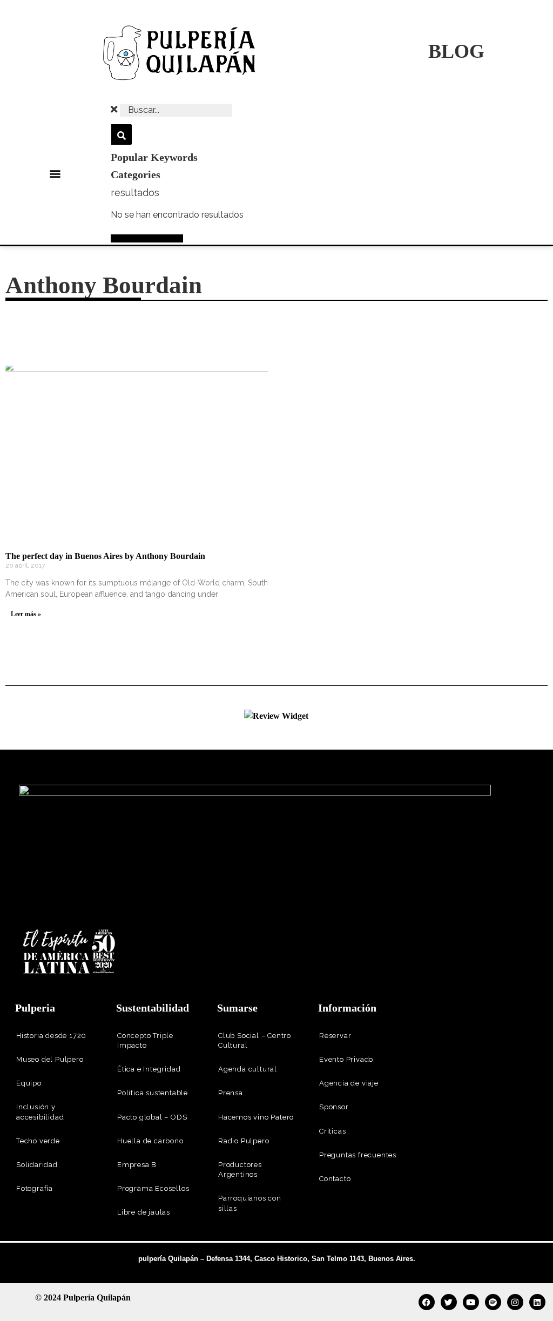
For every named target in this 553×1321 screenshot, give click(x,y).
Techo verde (38, 1141)
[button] (55, 174)
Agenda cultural (247, 1069)
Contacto (334, 1179)
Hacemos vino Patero (256, 1117)
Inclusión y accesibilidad (40, 1112)
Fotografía (34, 1188)
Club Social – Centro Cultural (254, 1040)
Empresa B (137, 1165)
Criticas (332, 1131)
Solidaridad (37, 1165)
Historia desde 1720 (51, 1036)
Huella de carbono (150, 1141)
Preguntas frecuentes (357, 1155)
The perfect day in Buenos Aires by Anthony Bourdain (105, 556)
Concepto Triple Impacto (145, 1040)
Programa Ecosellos (153, 1188)
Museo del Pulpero (50, 1059)
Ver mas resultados (147, 238)
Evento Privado (346, 1059)
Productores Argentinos (240, 1169)
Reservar (335, 1036)
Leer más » (26, 614)
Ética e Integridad (148, 1069)
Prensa (230, 1093)
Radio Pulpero (243, 1141)
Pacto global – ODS (152, 1117)
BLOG (456, 51)
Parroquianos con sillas (249, 1203)
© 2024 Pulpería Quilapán (83, 1297)
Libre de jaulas (143, 1212)
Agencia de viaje (349, 1083)
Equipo (29, 1083)
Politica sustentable (152, 1093)
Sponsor (334, 1107)
